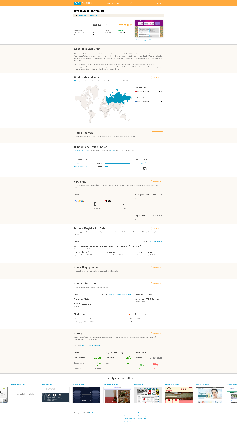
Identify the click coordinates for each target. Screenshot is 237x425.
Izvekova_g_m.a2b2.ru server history (120, 294)
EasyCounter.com (94, 413)
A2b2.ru (76, 81)
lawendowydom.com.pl (110, 384)
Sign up (159, 3)
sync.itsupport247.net (18, 384)
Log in (152, 3)
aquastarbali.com (78, 384)
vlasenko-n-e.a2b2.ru (80, 166)
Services (126, 416)
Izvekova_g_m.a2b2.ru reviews (90, 345)
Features (140, 413)
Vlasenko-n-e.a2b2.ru (81, 150)
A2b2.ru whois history (156, 241)
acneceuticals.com (202, 384)
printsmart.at (138, 384)
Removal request (143, 416)
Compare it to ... (157, 77)
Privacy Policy (142, 418)
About (126, 413)
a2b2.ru (76, 163)
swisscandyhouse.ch (172, 384)
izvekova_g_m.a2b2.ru (88, 15)
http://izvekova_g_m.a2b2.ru (143, 40)
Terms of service (129, 418)
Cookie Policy (128, 421)
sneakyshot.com (47, 384)
